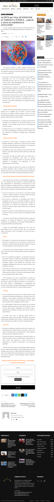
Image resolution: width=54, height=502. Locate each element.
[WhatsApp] (19, 36)
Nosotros (14, 0)
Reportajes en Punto (14, 12)
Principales (39, 22)
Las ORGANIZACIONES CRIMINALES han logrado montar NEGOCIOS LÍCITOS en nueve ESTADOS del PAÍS (12, 443)
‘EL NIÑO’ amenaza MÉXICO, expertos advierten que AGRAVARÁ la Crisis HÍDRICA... (40, 45)
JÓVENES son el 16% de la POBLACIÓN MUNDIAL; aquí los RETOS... (49, 27)
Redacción (25, 0)
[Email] (22, 36)
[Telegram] (25, 36)
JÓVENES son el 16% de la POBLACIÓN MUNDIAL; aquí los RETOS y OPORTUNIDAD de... (12, 454)
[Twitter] (50, 1)
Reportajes (25, 8)
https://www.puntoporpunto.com (17, 415)
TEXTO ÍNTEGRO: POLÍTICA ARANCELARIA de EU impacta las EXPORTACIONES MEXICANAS (8, 405)
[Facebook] (47, 1)
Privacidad (37, 500)
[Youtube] (52, 1)
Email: (18, 372)
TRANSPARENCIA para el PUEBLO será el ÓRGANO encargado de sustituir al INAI (27, 405)
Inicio (2, 12)
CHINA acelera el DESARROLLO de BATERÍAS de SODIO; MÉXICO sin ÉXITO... (49, 44)
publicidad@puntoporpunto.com (21, 495)
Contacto (48, 500)
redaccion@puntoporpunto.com (21, 493)
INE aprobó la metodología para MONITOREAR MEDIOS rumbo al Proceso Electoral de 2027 (30, 462)
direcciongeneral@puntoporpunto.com (23, 492)
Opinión (12, 8)
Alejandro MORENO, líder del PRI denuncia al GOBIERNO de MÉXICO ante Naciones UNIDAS (30, 442)
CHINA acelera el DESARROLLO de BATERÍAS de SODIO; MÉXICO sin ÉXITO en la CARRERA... (12, 465)
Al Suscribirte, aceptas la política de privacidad (18, 376)
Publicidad (20, 0)
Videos (31, 8)
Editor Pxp (5, 33)
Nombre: (18, 367)
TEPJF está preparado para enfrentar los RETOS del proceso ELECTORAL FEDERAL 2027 (30, 452)
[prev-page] (38, 52)
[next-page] (40, 52)
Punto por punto (6, 8)
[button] (51, 9)
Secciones (19, 8)
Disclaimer (31, 500)
